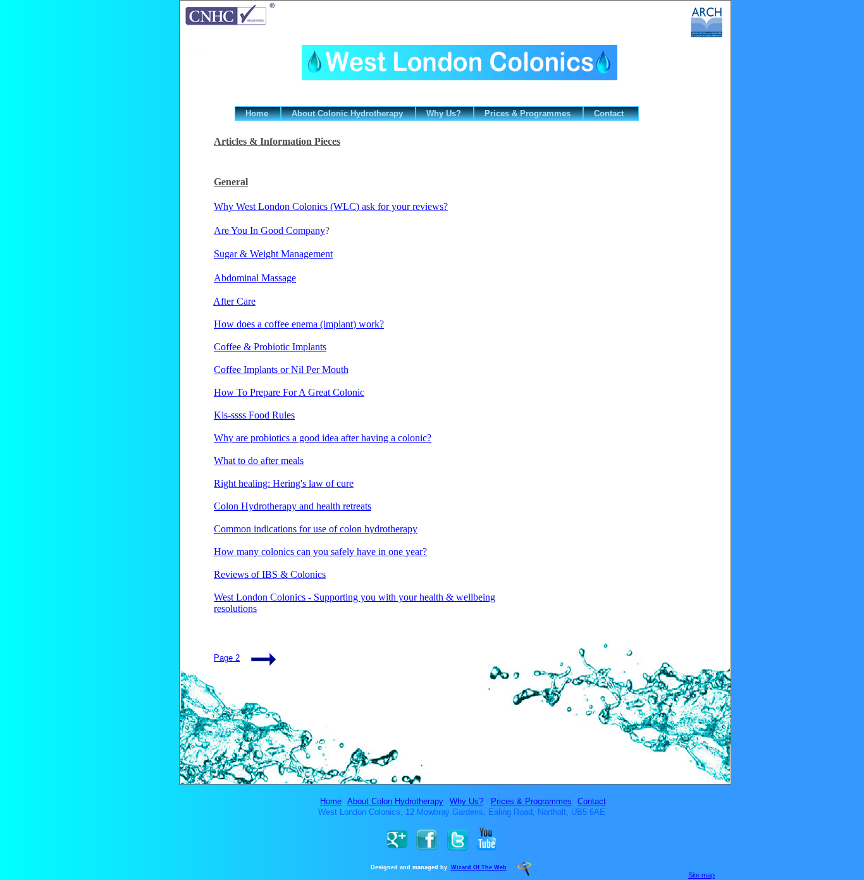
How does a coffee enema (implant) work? (299, 324)
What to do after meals (259, 460)
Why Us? (466, 801)
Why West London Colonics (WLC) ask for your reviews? (331, 206)
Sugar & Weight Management (273, 253)
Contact (591, 801)
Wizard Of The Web (479, 867)
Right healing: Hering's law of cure (284, 483)
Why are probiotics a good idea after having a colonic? (322, 437)
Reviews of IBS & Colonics (270, 574)
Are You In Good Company (269, 230)
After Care (234, 301)
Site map (701, 875)
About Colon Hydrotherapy (395, 801)
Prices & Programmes (531, 801)
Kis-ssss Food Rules (254, 415)
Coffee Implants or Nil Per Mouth (281, 369)
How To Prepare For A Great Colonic (289, 392)
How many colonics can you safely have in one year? (320, 551)
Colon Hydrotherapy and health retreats (292, 506)
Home (331, 801)
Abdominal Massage (255, 277)
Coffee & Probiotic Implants (270, 346)
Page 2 (227, 658)
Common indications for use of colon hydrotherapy (315, 528)
